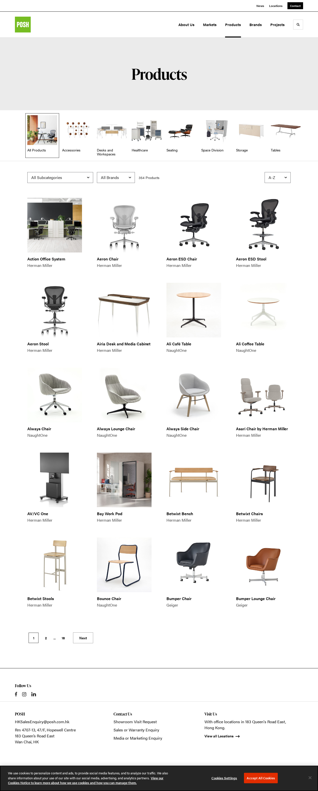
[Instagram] (24, 694)
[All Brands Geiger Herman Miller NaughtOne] (116, 177)
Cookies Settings (224, 778)
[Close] (310, 777)
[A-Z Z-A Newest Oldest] (278, 177)
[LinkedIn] (33, 694)
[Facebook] (16, 694)
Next (83, 637)
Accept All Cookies (261, 778)
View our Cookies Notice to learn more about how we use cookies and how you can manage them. (85, 780)
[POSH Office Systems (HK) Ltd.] (37, 25)
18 (63, 637)
